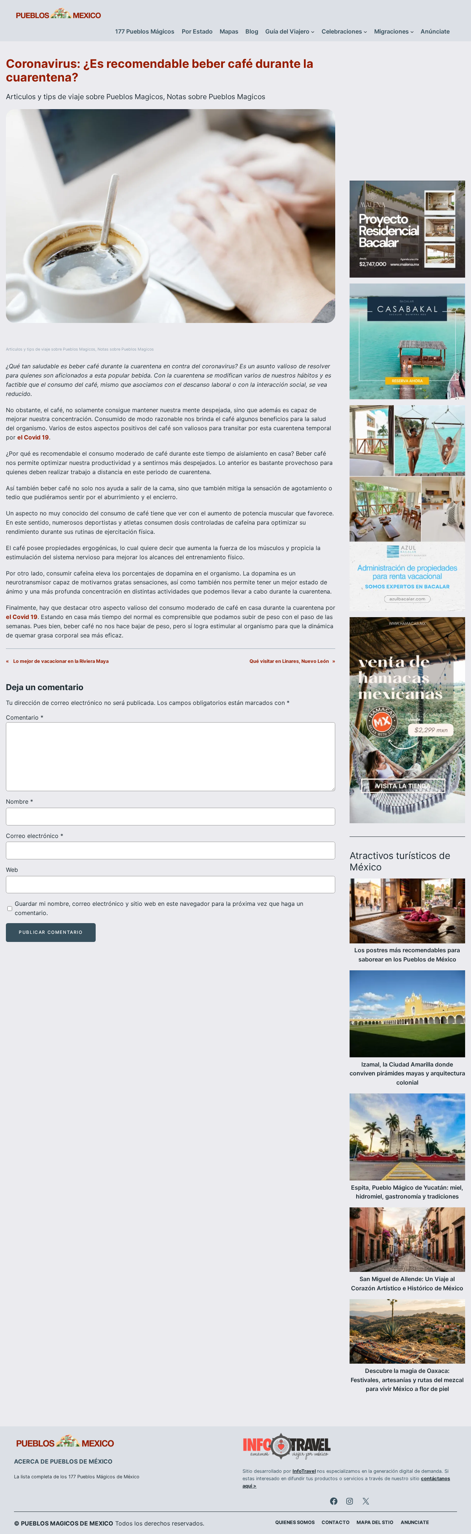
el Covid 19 (33, 437)
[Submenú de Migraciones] (412, 32)
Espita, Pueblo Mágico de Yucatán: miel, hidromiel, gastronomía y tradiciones (407, 1192)
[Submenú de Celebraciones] (365, 32)
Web (12, 869)
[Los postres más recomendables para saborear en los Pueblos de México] (407, 912)
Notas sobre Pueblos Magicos (216, 96)
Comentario (24, 717)
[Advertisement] (407, 115)
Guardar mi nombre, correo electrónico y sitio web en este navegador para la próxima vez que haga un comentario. (159, 908)
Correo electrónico (34, 835)
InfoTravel (304, 1471)
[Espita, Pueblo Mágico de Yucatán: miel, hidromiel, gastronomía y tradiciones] (407, 1138)
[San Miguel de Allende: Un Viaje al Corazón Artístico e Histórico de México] (407, 1241)
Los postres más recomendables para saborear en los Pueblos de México (407, 955)
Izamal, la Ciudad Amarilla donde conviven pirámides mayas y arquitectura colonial (407, 1073)
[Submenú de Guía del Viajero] (313, 32)
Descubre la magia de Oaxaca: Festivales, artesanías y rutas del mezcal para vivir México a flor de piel (407, 1380)
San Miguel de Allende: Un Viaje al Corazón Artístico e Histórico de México (407, 1284)
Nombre (19, 801)
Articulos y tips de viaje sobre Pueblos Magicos (84, 96)
